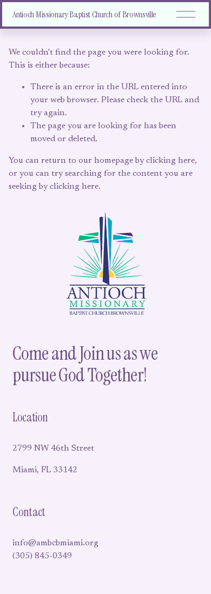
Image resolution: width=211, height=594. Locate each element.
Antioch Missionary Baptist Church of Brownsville (84, 14)
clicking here (170, 160)
